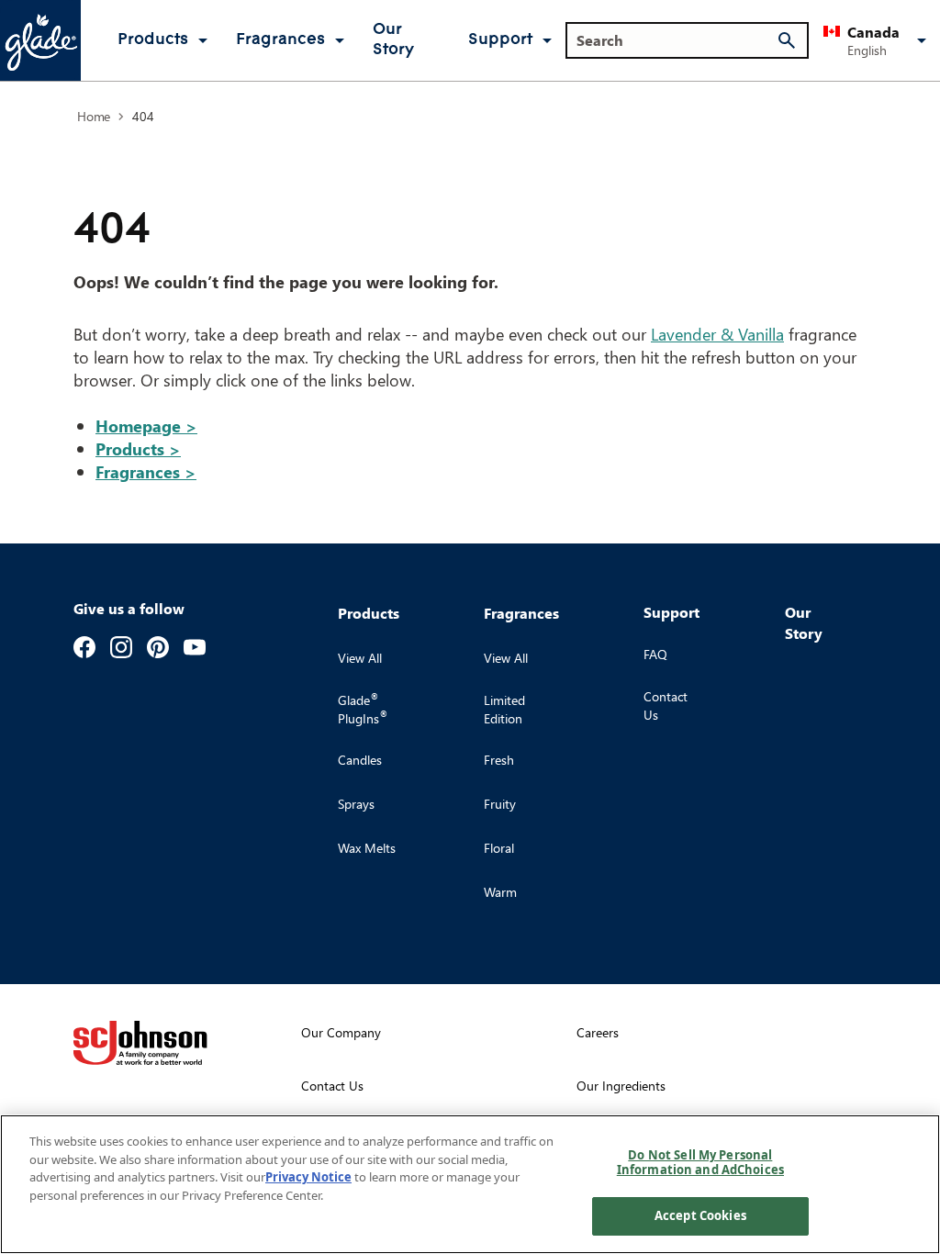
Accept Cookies (700, 1215)
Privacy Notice (308, 1177)
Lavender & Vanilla (717, 333)
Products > (138, 448)
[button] (878, 40)
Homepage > (146, 425)
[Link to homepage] (40, 40)
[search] (787, 40)
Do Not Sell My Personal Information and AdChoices (700, 1162)
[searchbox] (676, 40)
